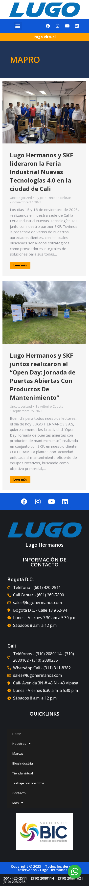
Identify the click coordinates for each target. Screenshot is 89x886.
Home (16, 733)
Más (15, 803)
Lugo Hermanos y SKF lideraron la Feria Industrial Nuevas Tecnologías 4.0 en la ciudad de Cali (41, 172)
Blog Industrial (23, 763)
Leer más (20, 265)
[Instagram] (57, 26)
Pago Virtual (45, 36)
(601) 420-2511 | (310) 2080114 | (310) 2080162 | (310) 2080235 (43, 880)
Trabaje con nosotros (28, 783)
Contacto (19, 793)
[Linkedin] (77, 26)
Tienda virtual (22, 773)
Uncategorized (21, 197)
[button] (18, 26)
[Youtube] (67, 26)
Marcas (17, 753)
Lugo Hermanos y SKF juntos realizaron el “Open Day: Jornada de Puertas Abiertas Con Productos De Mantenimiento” (42, 376)
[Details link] (44, 112)
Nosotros (19, 743)
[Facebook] (48, 26)
